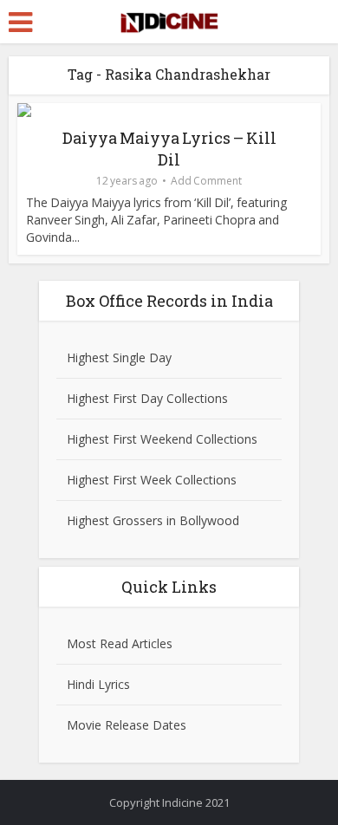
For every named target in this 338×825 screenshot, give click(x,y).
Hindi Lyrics (98, 684)
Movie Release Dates (126, 725)
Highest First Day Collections (147, 398)
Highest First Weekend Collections (162, 439)
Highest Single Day (119, 357)
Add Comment (206, 180)
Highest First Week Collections (152, 479)
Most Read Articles (119, 643)
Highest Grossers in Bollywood (153, 520)
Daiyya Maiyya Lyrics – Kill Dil (169, 148)
